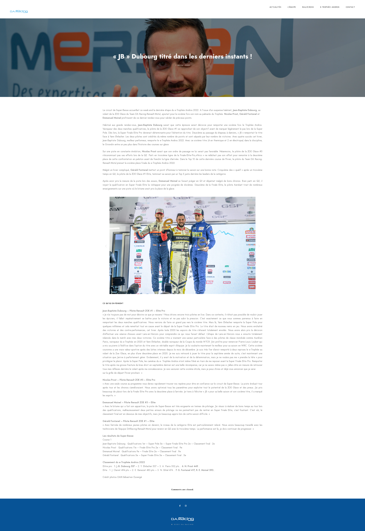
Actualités (275, 7)
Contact (350, 7)
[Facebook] (180, 506)
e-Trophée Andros (330, 7)
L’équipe (292, 7)
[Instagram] (186, 506)
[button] (106, 246)
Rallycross (308, 7)
